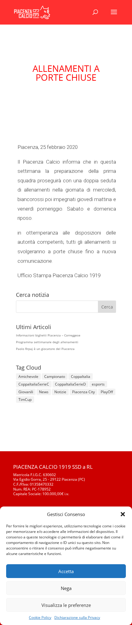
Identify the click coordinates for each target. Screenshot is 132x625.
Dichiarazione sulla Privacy (77, 617)
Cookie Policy (40, 617)
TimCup (25, 399)
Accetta (66, 571)
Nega (66, 588)
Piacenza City (83, 391)
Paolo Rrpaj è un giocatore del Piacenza (45, 349)
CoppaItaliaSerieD (70, 384)
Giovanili (25, 391)
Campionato (54, 376)
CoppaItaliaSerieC (33, 384)
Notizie (60, 391)
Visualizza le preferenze (66, 605)
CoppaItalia (80, 376)
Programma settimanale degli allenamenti (47, 342)
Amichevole (28, 376)
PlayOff (107, 391)
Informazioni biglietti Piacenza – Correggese (48, 335)
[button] (123, 514)
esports (98, 384)
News (44, 391)
